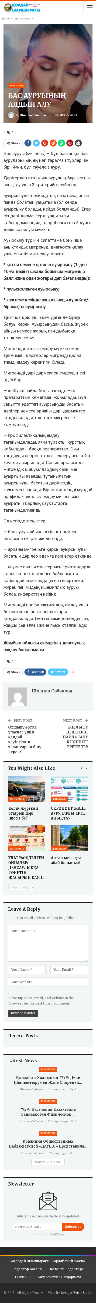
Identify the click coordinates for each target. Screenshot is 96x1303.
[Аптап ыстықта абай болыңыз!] (69, 838)
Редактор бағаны (27, 1269)
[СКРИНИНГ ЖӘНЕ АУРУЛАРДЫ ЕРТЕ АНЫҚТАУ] (69, 789)
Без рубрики (48, 1069)
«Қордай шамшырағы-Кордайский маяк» (48, 1261)
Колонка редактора (67, 1269)
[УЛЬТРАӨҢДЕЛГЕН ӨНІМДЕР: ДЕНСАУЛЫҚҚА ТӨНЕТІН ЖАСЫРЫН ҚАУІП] (26, 838)
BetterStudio (83, 1293)
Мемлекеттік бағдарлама (59, 1277)
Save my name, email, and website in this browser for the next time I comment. (42, 1000)
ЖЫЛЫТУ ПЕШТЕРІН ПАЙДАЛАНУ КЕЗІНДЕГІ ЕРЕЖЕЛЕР (75, 737)
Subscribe (73, 1227)
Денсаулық (17, 85)
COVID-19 (23, 1277)
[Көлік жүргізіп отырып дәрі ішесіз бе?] (26, 789)
